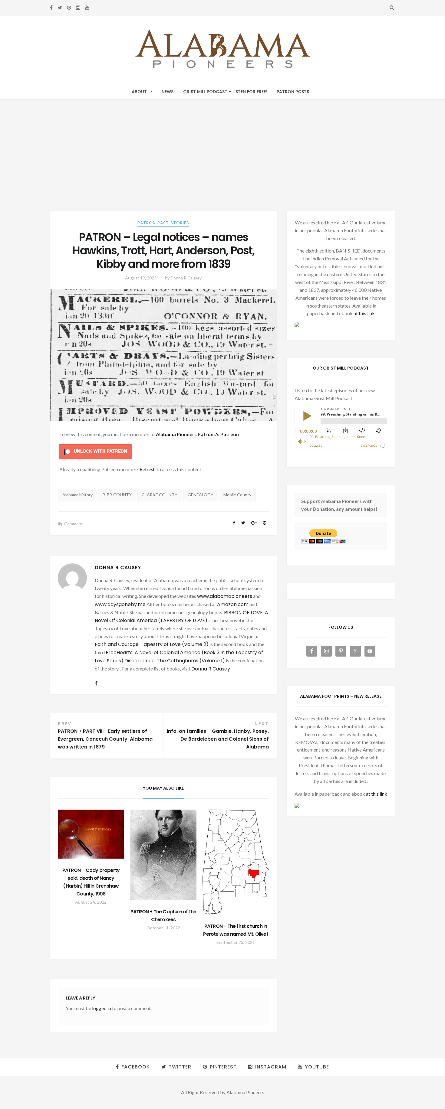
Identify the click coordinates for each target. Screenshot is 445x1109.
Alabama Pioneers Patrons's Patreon (197, 434)
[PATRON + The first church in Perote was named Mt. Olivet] (236, 862)
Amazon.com (233, 604)
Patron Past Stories (163, 223)
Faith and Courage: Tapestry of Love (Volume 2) (152, 644)
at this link (364, 313)
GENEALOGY (200, 494)
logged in (101, 1008)
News (167, 92)
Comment (73, 523)
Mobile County (237, 494)
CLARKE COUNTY (159, 494)
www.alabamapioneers (224, 596)
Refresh (148, 469)
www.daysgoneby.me (120, 604)
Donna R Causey (186, 277)
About (139, 92)
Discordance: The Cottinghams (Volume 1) (174, 660)
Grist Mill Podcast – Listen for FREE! (225, 92)
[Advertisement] (222, 145)
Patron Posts (293, 92)
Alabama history (77, 494)
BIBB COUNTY (117, 494)
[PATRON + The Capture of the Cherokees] (163, 855)
